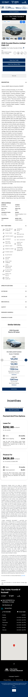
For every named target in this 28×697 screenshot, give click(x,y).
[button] (14, 646)
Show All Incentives (14, 410)
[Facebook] (14, 664)
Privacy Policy (7, 680)
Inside (5, 21)
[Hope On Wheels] (19, 596)
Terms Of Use (19, 680)
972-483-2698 (7, 611)
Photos (9, 21)
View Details (14, 389)
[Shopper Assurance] (3, 596)
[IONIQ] (11, 596)
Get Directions (6, 605)
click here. (23, 575)
